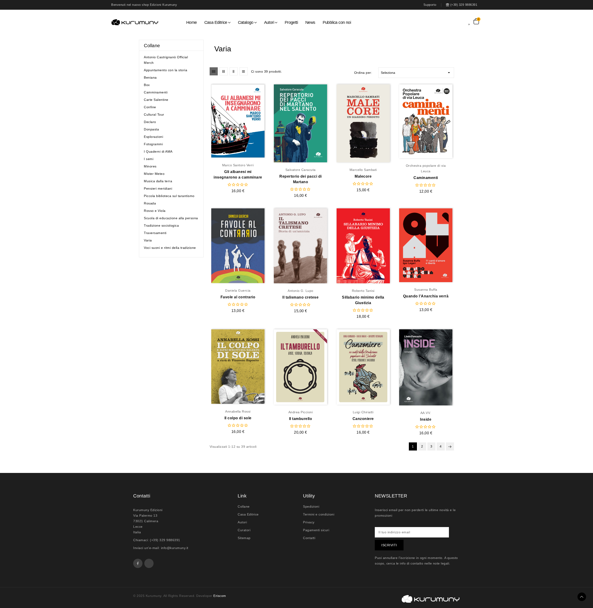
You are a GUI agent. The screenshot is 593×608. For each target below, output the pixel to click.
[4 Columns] (214, 71)
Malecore (363, 176)
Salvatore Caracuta (300, 170)
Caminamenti (425, 178)
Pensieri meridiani (158, 188)
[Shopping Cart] (476, 21)
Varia (148, 240)
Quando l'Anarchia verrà (426, 296)
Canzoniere (363, 419)
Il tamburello (300, 419)
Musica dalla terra (158, 181)
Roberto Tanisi (363, 291)
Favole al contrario (238, 297)
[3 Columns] (223, 71)
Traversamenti (155, 233)
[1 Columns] (243, 71)
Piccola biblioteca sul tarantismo (169, 196)
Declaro (150, 122)
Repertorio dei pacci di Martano (300, 179)
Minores (150, 166)
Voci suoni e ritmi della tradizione (170, 248)
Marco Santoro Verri (238, 165)
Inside (425, 419)
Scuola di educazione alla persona (171, 218)
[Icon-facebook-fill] (137, 563)
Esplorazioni (153, 137)
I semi (148, 159)
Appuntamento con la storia (165, 70)
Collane (152, 45)
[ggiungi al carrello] (247, 121)
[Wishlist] (470, 21)
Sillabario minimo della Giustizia (363, 300)
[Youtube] (149, 563)
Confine (150, 107)
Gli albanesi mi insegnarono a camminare (238, 174)
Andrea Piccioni (300, 412)
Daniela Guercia (238, 290)
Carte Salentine (156, 100)
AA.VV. (425, 413)
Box (147, 85)
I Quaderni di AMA (158, 151)
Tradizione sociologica (161, 225)
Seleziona (416, 72)
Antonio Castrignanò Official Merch (166, 60)
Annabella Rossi (238, 411)
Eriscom (219, 596)
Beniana (150, 77)
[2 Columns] (233, 71)
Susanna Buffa (425, 289)
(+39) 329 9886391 (165, 540)
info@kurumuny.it (174, 548)
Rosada (150, 203)
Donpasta (151, 129)
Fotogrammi (153, 144)
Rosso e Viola (155, 211)
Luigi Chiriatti (363, 412)
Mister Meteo (154, 174)
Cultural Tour (154, 114)
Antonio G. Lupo (300, 291)
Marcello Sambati (363, 170)
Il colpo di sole (238, 418)
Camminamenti (155, 92)
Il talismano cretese (300, 297)
